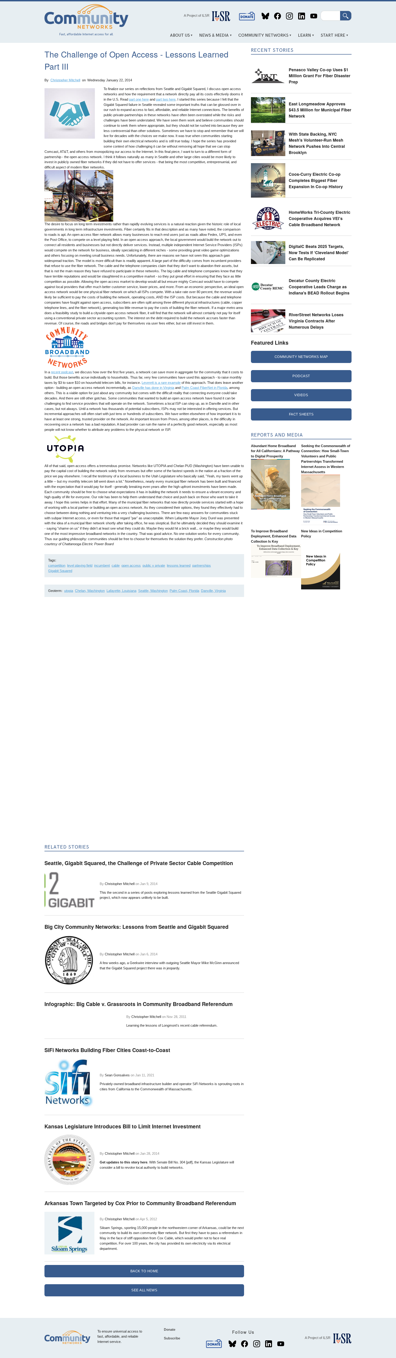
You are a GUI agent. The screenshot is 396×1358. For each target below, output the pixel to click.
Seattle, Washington (153, 591)
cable (116, 565)
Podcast (301, 376)
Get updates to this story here (123, 1162)
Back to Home (144, 1271)
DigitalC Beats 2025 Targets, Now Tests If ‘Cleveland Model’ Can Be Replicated (319, 252)
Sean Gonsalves (117, 1075)
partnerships (201, 565)
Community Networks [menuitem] (262, 37)
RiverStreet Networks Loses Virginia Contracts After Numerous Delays (316, 321)
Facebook (277, 16)
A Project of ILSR (196, 15)
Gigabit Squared (60, 571)
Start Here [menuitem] (331, 37)
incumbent (102, 565)
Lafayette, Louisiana (121, 591)
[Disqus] (144, 661)
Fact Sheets (301, 414)
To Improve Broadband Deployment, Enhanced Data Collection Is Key (273, 536)
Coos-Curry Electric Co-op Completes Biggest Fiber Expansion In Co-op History (316, 180)
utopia (68, 591)
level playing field (79, 565)
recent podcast (62, 372)
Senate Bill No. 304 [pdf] (174, 1162)
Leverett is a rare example (161, 383)
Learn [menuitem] (303, 37)
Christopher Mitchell (65, 80)
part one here (139, 99)
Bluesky (265, 16)
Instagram (289, 16)
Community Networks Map (301, 357)
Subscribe (172, 1338)
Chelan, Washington (90, 591)
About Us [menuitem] (178, 37)
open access (131, 565)
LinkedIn (301, 16)
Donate (247, 16)
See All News (144, 1290)
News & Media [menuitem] (212, 37)
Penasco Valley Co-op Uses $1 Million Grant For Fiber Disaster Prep (319, 76)
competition (56, 565)
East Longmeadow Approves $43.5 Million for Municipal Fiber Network (320, 110)
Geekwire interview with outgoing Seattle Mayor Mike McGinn (176, 963)
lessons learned (178, 565)
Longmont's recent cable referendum (189, 1025)
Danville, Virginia (213, 591)
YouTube (313, 16)
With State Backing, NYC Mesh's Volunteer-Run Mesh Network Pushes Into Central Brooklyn (317, 143)
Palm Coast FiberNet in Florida (204, 388)
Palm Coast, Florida (184, 591)
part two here (166, 99)
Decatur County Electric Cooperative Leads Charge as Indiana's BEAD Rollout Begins (319, 286)
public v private (154, 565)
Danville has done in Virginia (153, 388)
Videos (301, 395)
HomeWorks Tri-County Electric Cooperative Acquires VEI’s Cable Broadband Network (319, 218)
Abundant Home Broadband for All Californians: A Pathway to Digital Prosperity (275, 451)
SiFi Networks (203, 1084)
